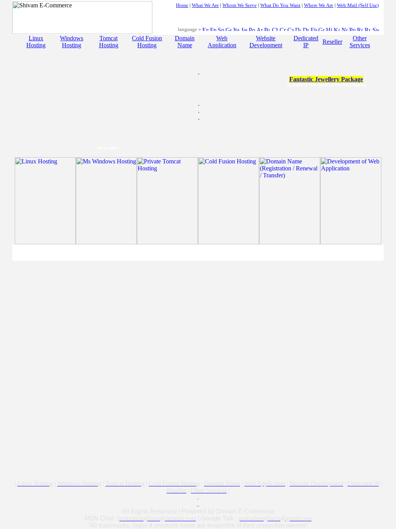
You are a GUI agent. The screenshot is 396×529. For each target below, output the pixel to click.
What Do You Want (280, 5)
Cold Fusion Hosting (147, 41)
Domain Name (185, 41)
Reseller (332, 41)
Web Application (222, 41)
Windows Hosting (71, 41)
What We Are (205, 5)
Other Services (360, 41)
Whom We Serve (239, 5)
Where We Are (318, 5)
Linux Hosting (36, 41)
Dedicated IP (306, 41)
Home (182, 5)
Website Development (265, 41)
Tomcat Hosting (108, 41)
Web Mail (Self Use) (358, 5)
